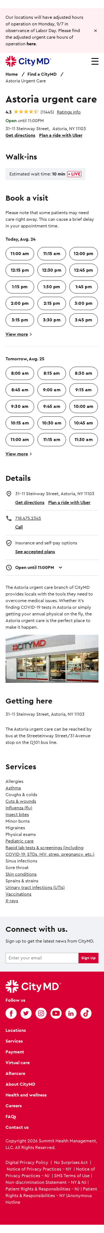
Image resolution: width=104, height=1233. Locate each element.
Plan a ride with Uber (60, 135)
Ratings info (69, 112)
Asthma (13, 788)
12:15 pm (20, 270)
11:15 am (51, 253)
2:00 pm (20, 303)
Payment (15, 1052)
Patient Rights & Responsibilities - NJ (42, 1189)
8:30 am (83, 373)
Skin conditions (21, 874)
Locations (16, 1030)
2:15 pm (52, 303)
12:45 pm (83, 270)
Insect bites (17, 814)
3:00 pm (83, 303)
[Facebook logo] (11, 1013)
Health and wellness (26, 1095)
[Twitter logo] (26, 1013)
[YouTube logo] (56, 1013)
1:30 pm (51, 287)
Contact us (17, 1127)
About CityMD (20, 1084)
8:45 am (19, 390)
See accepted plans (35, 552)
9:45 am (51, 406)
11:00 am (20, 253)
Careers (14, 1106)
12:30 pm (52, 270)
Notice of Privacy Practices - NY (39, 1169)
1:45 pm (83, 287)
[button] (95, 30)
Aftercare (15, 1073)
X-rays (12, 901)
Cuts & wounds (21, 801)
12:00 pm (83, 253)
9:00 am (51, 390)
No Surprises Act (71, 1162)
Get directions (20, 135)
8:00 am (20, 373)
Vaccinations (18, 894)
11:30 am (84, 439)
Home (12, 74)
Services (14, 1041)
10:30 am (52, 423)
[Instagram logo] (41, 1013)
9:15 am (83, 390)
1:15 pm (19, 287)
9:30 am (19, 406)
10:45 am (83, 423)
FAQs (11, 1116)
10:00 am (83, 406)
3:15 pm (20, 320)
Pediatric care (20, 841)
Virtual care (18, 1063)
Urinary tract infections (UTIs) (35, 887)
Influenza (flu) (19, 808)
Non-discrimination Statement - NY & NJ (46, 1182)
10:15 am (20, 423)
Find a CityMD (42, 74)
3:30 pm (51, 320)
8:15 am (52, 373)
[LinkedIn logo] (71, 1013)
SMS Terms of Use (72, 1176)
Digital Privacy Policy (27, 1162)
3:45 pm (83, 320)
